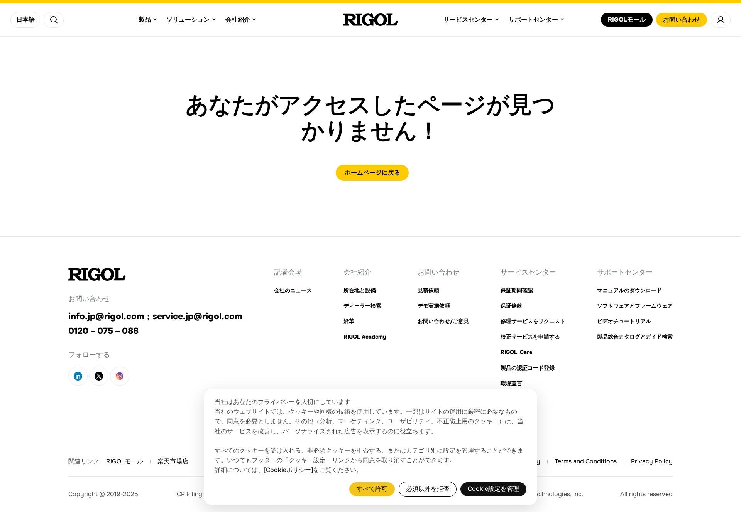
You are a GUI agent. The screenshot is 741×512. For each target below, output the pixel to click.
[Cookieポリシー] (288, 470)
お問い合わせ (438, 272)
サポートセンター (625, 272)
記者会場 (288, 272)
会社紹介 (357, 272)
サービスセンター (528, 272)
